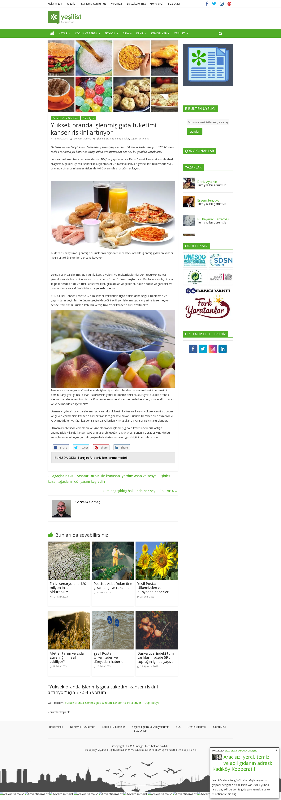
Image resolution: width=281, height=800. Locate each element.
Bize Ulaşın (174, 3)
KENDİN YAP (159, 33)
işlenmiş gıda (104, 138)
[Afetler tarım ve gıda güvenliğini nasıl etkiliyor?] (69, 613)
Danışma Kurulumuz (93, 3)
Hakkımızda (55, 3)
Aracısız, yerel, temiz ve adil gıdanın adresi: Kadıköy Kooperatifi (242, 762)
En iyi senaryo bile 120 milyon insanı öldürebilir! (68, 587)
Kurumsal (116, 3)
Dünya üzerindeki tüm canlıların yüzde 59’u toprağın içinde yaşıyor (156, 657)
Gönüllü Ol (156, 3)
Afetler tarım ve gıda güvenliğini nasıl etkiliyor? (67, 657)
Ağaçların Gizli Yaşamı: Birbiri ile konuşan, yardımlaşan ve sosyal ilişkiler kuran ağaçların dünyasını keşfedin (109, 479)
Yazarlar (71, 3)
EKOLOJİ (110, 33)
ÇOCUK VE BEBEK (86, 33)
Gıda (55, 118)
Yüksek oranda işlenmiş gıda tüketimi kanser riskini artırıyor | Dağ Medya (112, 702)
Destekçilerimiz (136, 3)
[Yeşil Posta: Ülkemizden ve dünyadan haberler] (157, 544)
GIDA (126, 33)
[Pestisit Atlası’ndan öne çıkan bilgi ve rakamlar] (113, 544)
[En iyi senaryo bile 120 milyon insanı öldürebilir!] (69, 544)
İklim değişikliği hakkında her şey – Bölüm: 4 (140, 490)
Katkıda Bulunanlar (113, 727)
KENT (140, 33)
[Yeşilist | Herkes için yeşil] (52, 33)
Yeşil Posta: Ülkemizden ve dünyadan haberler (153, 587)
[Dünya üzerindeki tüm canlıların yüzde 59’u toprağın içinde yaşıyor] (157, 613)
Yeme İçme (88, 118)
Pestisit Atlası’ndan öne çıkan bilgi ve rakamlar (113, 585)
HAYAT (63, 33)
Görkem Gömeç (82, 138)
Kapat (277, 750)
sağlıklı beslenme (140, 138)
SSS (178, 727)
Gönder (195, 131)
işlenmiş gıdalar (120, 138)
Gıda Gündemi (70, 118)
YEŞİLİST (179, 33)
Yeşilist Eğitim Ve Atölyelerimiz (150, 727)
